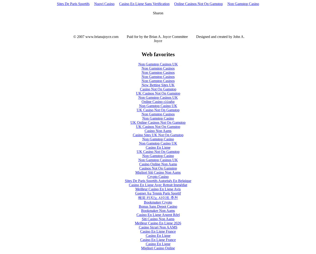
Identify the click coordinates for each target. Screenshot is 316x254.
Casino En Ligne (158, 147)
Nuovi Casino (104, 4)
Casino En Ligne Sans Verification (144, 4)
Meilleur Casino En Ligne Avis (158, 189)
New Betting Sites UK (158, 85)
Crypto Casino (158, 177)
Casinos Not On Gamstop (158, 168)
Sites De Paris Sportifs (73, 4)
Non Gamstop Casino (243, 4)
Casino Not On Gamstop (158, 89)
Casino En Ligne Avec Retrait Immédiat (158, 185)
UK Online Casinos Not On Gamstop (158, 122)
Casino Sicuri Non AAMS (158, 227)
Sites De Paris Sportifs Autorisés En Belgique (158, 181)
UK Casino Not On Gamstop (158, 110)
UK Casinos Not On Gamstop (158, 93)
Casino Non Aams (158, 131)
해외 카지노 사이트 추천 (158, 198)
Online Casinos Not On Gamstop (198, 4)
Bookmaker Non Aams (158, 211)
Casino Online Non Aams (158, 164)
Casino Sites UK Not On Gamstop (158, 135)
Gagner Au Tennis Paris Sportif (158, 193)
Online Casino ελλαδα (158, 102)
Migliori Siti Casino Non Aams (158, 172)
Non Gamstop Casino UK (158, 106)
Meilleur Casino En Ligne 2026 (158, 223)
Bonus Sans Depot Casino (158, 206)
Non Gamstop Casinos (158, 68)
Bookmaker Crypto (158, 202)
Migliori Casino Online (158, 248)
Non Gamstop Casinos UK (158, 64)
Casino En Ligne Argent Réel (158, 215)
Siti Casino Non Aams (158, 219)
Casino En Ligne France (158, 231)
